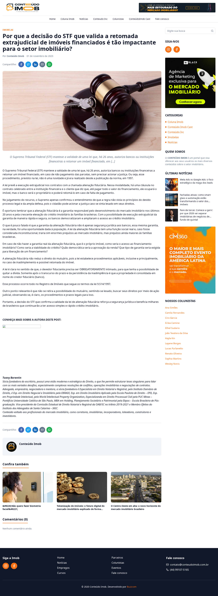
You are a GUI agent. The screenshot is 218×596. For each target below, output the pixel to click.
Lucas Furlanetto (174, 348)
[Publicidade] (177, 7)
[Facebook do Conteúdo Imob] (176, 49)
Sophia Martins (173, 358)
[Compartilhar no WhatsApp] (49, 64)
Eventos (116, 568)
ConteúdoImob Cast (139, 18)
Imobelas (173, 137)
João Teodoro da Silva (176, 333)
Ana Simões (171, 307)
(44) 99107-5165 (179, 569)
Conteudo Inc (100, 18)
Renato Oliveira (173, 353)
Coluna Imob (67, 18)
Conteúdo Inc (176, 132)
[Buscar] (212, 31)
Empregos (63, 568)
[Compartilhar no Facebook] (21, 64)
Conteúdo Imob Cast (180, 127)
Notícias (83, 18)
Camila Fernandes (174, 312)
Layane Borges (173, 343)
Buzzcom (131, 586)
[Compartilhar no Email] (42, 64)
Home (52, 18)
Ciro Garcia (171, 317)
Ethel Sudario (172, 328)
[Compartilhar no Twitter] (28, 64)
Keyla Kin (170, 338)
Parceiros (117, 557)
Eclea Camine (172, 322)
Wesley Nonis (172, 363)
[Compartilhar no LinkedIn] (35, 64)
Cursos (61, 573)
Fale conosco (162, 18)
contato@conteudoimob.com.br (189, 564)
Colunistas (118, 18)
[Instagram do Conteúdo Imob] (168, 49)
